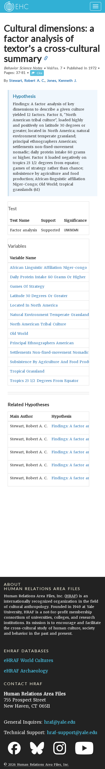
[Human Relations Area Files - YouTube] (84, 748)
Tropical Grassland (27, 371)
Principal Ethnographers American (42, 343)
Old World (19, 333)
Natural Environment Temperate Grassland (49, 314)
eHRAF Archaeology (26, 671)
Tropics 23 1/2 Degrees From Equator (44, 380)
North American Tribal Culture (38, 324)
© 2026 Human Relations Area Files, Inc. (36, 764)
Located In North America (34, 305)
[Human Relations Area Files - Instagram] (59, 748)
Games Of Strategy (27, 286)
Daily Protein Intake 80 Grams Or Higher (48, 277)
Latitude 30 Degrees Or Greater (39, 296)
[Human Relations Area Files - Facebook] (14, 748)
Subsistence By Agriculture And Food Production (55, 362)
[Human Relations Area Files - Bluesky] (37, 748)
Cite (38, 73)
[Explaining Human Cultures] (14, 6)
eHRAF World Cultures (28, 660)
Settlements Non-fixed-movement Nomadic (49, 352)
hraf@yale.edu (59, 722)
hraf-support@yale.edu (72, 732)
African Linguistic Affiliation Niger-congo (48, 267)
